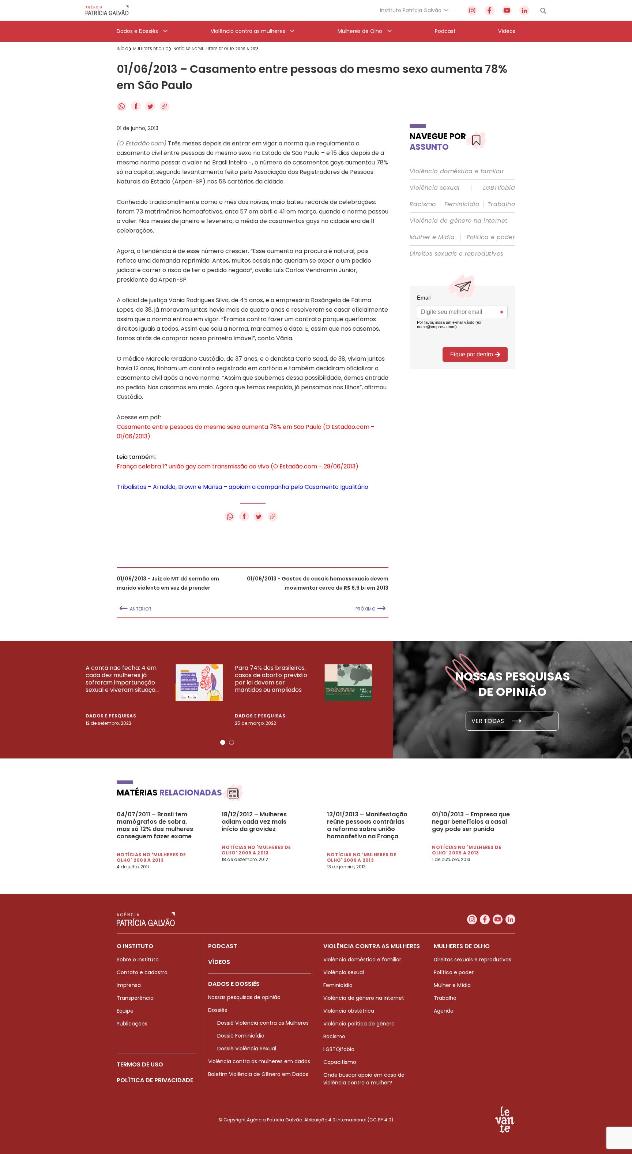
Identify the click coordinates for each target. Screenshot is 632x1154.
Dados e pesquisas (111, 716)
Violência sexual (434, 188)
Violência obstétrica (348, 1010)
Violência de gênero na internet (458, 221)
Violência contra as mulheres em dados (259, 1061)
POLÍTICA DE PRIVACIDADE (155, 1080)
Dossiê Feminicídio (240, 1035)
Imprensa (129, 985)
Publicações (132, 1023)
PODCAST (222, 946)
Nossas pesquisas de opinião (244, 997)
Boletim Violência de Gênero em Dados (258, 1074)
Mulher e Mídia (432, 237)
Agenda (444, 1010)
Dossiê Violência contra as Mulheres (263, 1023)
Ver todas (488, 721)
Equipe (125, 1010)
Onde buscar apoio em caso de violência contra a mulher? (364, 1078)
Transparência (135, 998)
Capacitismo (339, 1062)
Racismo (423, 204)
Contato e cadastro (142, 972)
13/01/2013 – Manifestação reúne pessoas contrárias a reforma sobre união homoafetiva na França (367, 825)
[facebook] (489, 10)
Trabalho (501, 204)
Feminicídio (461, 204)
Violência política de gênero (359, 1023)
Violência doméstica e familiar (457, 171)
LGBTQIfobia (338, 1049)
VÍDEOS (219, 962)
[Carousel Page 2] (231, 742)
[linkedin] (524, 10)
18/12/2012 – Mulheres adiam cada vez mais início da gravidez (254, 822)
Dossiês (217, 1010)
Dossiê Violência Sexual (246, 1048)
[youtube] (507, 10)
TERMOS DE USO (140, 1064)
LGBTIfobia (499, 188)
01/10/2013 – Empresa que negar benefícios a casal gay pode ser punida (471, 822)
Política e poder (491, 237)
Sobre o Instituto (138, 959)
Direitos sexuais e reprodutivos (456, 254)
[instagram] (472, 10)
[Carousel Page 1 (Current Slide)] (222, 742)
